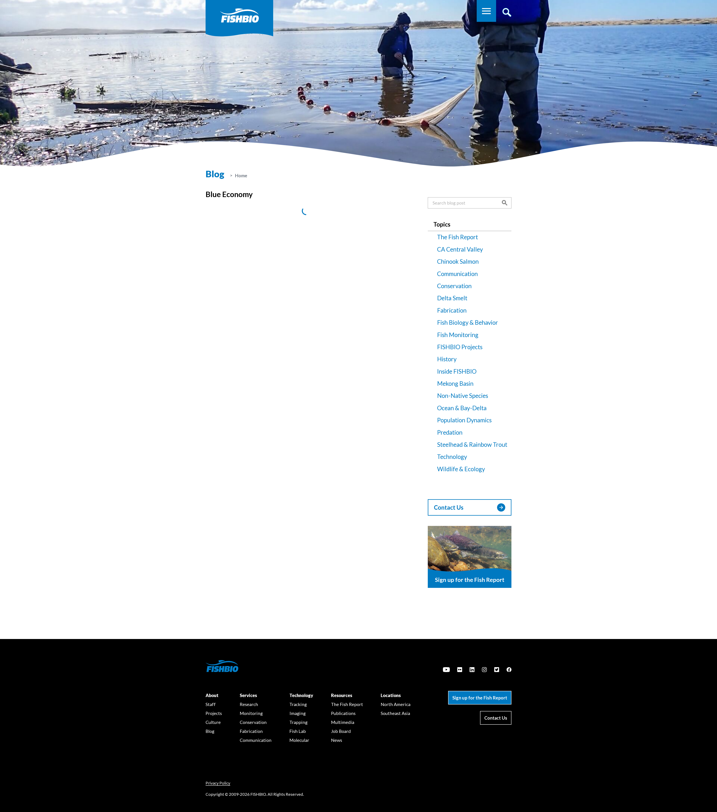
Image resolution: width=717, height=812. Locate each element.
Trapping (298, 722)
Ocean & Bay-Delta (462, 408)
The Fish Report (457, 237)
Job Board (341, 731)
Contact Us (448, 507)
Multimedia (342, 722)
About (212, 695)
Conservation (454, 285)
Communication (457, 273)
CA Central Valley (460, 249)
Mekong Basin (455, 383)
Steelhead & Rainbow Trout (472, 444)
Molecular (299, 740)
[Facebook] (509, 670)
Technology (452, 456)
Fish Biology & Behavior (467, 322)
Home (241, 175)
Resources (341, 695)
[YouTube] (446, 670)
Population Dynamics (464, 420)
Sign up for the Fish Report (479, 697)
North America (395, 704)
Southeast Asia (395, 713)
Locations (391, 695)
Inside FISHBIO (457, 371)
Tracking (298, 704)
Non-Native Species (462, 395)
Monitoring (251, 713)
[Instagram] (484, 670)
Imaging (297, 713)
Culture (213, 722)
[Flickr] (459, 670)
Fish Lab (297, 731)
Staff (211, 704)
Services (248, 695)
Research (249, 704)
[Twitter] (496, 670)
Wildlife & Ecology (461, 469)
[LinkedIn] (472, 670)
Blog (210, 731)
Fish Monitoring (457, 334)
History (447, 359)
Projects (214, 713)
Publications (343, 713)
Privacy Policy (218, 782)
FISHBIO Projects (459, 346)
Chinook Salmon (458, 261)
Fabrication (452, 310)
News (336, 740)
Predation (450, 432)
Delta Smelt (452, 298)
